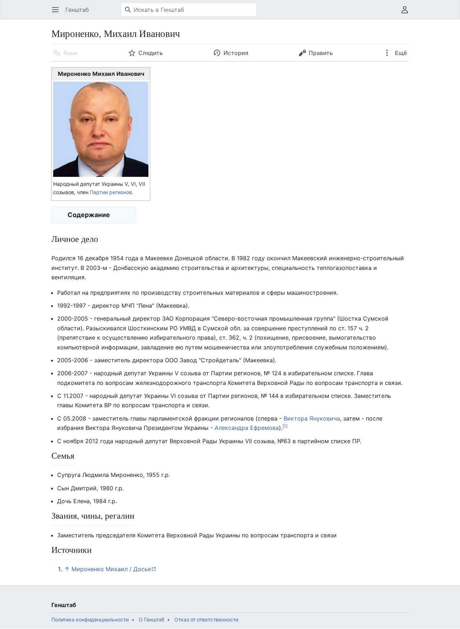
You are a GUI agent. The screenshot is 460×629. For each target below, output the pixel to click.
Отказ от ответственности (206, 619)
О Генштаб (151, 619)
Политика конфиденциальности (90, 619)
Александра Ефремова (247, 427)
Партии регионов (111, 192)
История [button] (236, 52)
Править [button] (321, 52)
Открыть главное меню (58, 13)
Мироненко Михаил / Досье (111, 569)
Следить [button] (150, 52)
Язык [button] (70, 52)
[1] (285, 426)
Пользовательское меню (407, 13)
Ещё (400, 52)
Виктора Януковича (312, 418)
